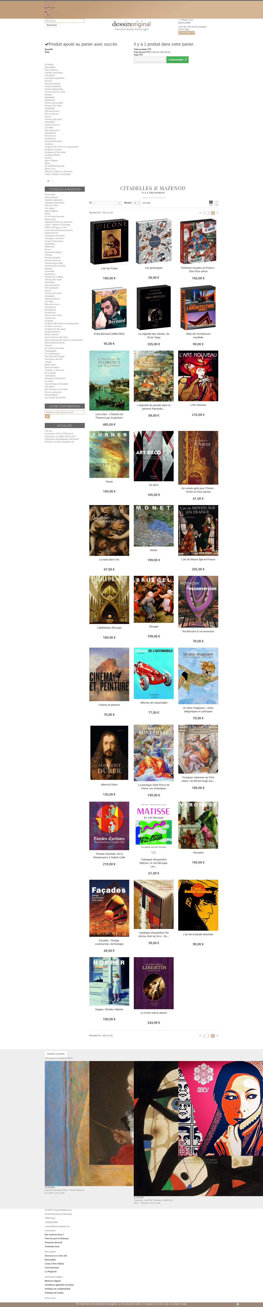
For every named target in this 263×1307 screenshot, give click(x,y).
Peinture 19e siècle (53, 119)
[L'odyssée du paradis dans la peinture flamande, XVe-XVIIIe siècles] (154, 376)
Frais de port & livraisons (57, 1238)
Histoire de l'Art (51, 233)
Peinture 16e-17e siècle (55, 92)
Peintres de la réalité (54, 103)
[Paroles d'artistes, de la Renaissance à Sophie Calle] (109, 826)
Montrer (128, 203)
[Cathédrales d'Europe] (109, 600)
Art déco (154, 485)
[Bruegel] (154, 599)
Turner (109, 481)
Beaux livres (50, 169)
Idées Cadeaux (51, 160)
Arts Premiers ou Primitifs (56, 389)
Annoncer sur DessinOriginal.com (59, 442)
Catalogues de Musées (55, 236)
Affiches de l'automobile (153, 702)
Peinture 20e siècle (53, 141)
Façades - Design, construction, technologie (109, 942)
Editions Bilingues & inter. (56, 227)
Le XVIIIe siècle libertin (154, 1012)
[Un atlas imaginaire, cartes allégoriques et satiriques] (198, 676)
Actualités (49, 17)
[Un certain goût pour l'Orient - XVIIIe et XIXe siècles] (198, 458)
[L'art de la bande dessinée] (198, 905)
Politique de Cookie (54, 1293)
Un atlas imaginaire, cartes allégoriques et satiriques (198, 709)
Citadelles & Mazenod (54, 370)
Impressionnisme (52, 125)
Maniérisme (50, 100)
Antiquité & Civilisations (55, 378)
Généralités (50, 97)
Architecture (50, 318)
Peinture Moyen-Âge (54, 89)
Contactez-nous (52, 1246)
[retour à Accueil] (48, 181)
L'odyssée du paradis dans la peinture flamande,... (153, 407)
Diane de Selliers (52, 367)
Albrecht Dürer (109, 784)
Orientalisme (50, 133)
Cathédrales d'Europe (109, 627)
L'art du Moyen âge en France (198, 559)
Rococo (48, 116)
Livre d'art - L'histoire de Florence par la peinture (109, 416)
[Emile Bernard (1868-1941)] (109, 307)
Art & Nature (50, 373)
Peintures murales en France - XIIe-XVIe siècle (198, 269)
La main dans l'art (109, 559)
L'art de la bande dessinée (198, 934)
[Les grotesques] (154, 241)
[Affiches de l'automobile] (154, 673)
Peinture (48, 81)
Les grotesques (154, 267)
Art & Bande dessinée (54, 348)
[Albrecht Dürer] (109, 753)
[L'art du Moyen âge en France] (198, 530)
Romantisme (50, 136)
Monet (153, 550)
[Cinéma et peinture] (109, 674)
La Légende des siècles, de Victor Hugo (153, 335)
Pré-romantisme (52, 114)
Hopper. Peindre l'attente (109, 1009)
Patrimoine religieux (53, 252)
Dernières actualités (56, 1054)
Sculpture (49, 144)
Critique (48, 362)
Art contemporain (52, 354)
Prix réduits (50, 75)
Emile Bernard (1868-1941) (109, 333)
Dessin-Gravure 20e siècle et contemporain (64, 340)
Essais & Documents (54, 241)
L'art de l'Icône (109, 268)
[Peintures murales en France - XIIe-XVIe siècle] (198, 241)
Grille (211, 205)
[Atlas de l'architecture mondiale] (198, 307)
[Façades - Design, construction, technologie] (109, 908)
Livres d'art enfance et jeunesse (59, 230)
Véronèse (198, 852)
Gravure (48, 345)
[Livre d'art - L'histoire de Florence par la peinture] (109, 381)
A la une (48, 431)
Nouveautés (50, 67)
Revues (48, 249)
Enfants (48, 158)
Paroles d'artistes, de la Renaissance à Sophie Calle (109, 855)
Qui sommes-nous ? (54, 1234)
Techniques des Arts (54, 359)
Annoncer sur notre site (56, 1256)
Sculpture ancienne (53, 149)
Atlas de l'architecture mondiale (198, 335)
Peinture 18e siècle (53, 105)
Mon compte (50, 2)
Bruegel (153, 626)
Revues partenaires (53, 392)
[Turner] (109, 454)
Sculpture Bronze (52, 155)
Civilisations (50, 376)
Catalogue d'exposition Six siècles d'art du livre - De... (153, 934)
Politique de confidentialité (57, 1289)
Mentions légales (53, 1281)
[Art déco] (154, 456)
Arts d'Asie (49, 386)
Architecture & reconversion (198, 631)
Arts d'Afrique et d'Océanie (56, 384)
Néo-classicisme (52, 111)
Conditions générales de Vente (59, 1285)
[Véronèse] (198, 825)
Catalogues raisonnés (54, 238)
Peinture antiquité (52, 83)
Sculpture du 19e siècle (55, 152)
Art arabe (49, 381)
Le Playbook (50, 1271)
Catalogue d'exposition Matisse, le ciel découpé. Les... (154, 863)
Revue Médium (51, 395)
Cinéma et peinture (109, 704)
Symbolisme (50, 138)
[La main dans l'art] (109, 530)
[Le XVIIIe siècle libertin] (154, 983)
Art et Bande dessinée (54, 166)
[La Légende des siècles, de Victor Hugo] (154, 307)
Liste (216, 205)
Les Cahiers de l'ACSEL (55, 397)
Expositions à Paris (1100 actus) (59, 433)
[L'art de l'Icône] (109, 242)
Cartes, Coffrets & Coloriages (58, 174)
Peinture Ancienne (53, 86)
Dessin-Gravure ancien (55, 343)
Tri (90, 203)
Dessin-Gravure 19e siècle (56, 337)
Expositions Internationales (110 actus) (62, 439)
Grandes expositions (54, 73)
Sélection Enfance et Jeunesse (58, 171)
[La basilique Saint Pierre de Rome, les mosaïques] (154, 753)
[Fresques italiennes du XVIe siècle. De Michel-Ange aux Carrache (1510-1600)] (198, 749)
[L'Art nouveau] (198, 376)
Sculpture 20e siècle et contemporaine (62, 147)
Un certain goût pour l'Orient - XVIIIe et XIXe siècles (198, 490)
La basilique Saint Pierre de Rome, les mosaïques (153, 786)
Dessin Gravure (51, 334)
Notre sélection (51, 70)
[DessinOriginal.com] (131, 24)
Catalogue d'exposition (55, 78)
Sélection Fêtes (52, 205)
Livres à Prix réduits (54, 1263)
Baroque (48, 94)
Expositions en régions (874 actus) (60, 436)
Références (50, 247)
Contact (48, 5)
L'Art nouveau (198, 404)
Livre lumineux (52, 1267)
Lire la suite (59, 1193)
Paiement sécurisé (53, 1242)
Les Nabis (49, 127)
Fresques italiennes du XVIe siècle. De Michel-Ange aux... (198, 779)
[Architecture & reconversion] (198, 602)
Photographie (50, 351)
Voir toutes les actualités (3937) (59, 1058)
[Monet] (154, 526)
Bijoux (47, 163)
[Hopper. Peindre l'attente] (109, 981)
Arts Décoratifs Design (55, 356)
